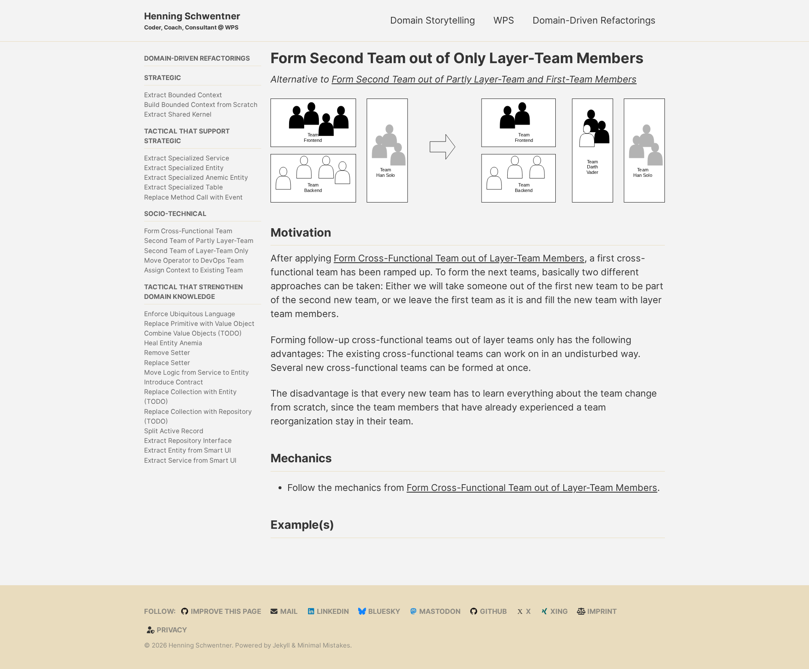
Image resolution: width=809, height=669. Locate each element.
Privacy (171, 630)
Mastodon (439, 611)
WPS (503, 20)
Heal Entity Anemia (173, 342)
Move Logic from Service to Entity (196, 372)
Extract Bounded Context (183, 95)
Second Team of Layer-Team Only (196, 250)
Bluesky (383, 611)
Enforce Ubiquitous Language (189, 313)
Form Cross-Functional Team (188, 231)
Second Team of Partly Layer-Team (198, 240)
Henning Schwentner (192, 21)
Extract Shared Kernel (178, 114)
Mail (288, 611)
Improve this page (225, 611)
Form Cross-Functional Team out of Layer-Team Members (459, 258)
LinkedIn (332, 611)
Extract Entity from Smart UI (187, 450)
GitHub (492, 611)
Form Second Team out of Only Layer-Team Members (457, 58)
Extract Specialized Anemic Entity (196, 177)
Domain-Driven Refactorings (594, 20)
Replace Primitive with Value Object (199, 323)
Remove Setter (167, 353)
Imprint (601, 611)
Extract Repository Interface (188, 440)
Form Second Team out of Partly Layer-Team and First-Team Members (484, 79)
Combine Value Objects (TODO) (193, 333)
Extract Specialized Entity (184, 167)
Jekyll (281, 645)
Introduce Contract (173, 382)
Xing (558, 611)
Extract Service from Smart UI (190, 460)
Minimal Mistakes (323, 645)
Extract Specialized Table (183, 187)
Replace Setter (167, 362)
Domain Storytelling (432, 20)
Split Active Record (174, 430)
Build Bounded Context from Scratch (200, 104)
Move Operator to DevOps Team (194, 260)
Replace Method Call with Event (193, 197)
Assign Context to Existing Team (193, 270)
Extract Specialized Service (186, 158)
